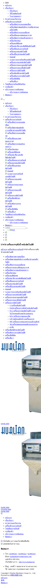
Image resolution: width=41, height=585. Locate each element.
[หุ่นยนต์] (6, 171)
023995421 (13, 554)
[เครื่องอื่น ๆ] (6, 212)
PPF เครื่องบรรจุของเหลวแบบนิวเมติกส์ (24, 322)
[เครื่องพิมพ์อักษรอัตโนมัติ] (6, 198)
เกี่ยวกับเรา (9, 8)
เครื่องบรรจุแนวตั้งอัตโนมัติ (20, 68)
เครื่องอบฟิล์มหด (16, 43)
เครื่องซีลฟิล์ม (15, 79)
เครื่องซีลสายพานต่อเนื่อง (15, 257)
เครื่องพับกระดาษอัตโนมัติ (20, 76)
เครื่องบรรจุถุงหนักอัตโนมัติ (20, 62)
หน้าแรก (8, 5)
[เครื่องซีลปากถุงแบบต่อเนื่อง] (6, 122)
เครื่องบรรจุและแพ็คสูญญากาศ (17, 267)
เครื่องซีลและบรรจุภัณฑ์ (19, 49)
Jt (10, 575)
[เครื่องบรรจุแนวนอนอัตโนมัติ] (6, 184)
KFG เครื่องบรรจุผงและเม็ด (20, 316)
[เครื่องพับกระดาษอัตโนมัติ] (6, 203)
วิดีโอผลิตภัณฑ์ (15, 13)
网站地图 (14, 575)
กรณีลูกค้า (9, 87)
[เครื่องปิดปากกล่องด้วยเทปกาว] (6, 144)
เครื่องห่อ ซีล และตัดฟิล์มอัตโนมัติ (22, 46)
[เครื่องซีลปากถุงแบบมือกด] (6, 133)
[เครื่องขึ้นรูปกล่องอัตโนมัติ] (6, 166)
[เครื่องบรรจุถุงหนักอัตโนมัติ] (6, 179)
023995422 (22, 554)
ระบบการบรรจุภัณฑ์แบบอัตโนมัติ (22, 60)
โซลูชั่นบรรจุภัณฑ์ (12, 528)
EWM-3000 (5, 507)
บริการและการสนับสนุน (14, 89)
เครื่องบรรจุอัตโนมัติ (17, 70)
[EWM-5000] (6, 509)
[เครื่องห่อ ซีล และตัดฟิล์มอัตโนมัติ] (6, 155)
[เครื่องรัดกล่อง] (6, 149)
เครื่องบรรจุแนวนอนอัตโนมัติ (21, 65)
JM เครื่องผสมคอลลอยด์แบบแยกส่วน (24, 324)
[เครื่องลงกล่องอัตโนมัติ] (6, 163)
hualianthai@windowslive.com (20, 556)
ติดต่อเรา (8, 95)
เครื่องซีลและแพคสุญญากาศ (21, 35)
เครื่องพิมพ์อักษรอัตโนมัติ (19, 73)
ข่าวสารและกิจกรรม (13, 19)
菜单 (2, 580)
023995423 (32, 554)
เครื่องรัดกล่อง (15, 41)
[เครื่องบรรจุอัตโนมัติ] (6, 195)
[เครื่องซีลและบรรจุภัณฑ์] (6, 160)
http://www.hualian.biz (27, 562)
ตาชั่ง (12, 327)
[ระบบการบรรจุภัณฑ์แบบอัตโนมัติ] (6, 174)
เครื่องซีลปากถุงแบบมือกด (20, 32)
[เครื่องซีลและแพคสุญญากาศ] (6, 138)
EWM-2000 (5, 424)
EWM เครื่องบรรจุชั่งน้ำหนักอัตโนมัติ (24, 308)
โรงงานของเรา (15, 16)
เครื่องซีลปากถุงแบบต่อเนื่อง (20, 24)
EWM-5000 (5, 511)
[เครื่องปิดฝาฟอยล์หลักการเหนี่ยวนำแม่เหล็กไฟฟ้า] (6, 128)
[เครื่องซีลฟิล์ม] (6, 209)
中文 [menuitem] (13, 230)
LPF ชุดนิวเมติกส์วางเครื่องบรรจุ (22, 319)
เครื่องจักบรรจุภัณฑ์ (15, 249)
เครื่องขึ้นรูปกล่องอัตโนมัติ (20, 54)
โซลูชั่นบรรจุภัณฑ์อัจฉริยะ (15, 84)
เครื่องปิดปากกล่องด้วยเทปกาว (21, 38)
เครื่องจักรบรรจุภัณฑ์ (13, 22)
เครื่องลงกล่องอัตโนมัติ (18, 51)
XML (21, 575)
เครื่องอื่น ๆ (14, 81)
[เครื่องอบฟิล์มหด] (6, 152)
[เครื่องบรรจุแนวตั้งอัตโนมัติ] (6, 190)
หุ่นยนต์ (12, 57)
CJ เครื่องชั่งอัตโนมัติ (17, 305)
